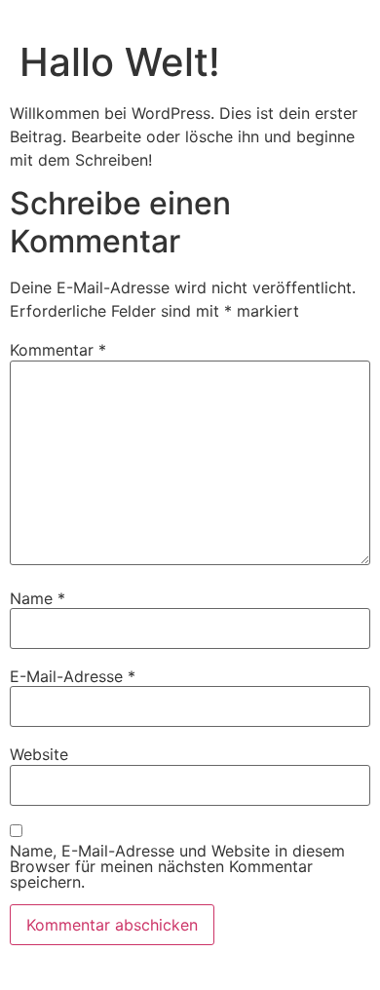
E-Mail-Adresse (72, 676)
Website (39, 754)
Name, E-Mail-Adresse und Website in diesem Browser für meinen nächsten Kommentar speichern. (177, 866)
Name (37, 598)
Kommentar (58, 350)
